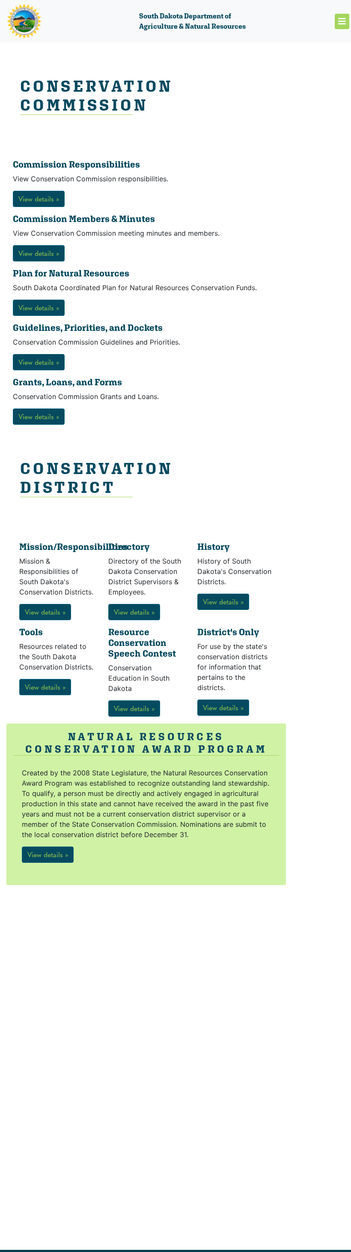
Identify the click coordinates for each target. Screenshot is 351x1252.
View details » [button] (38, 199)
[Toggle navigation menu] (342, 21)
